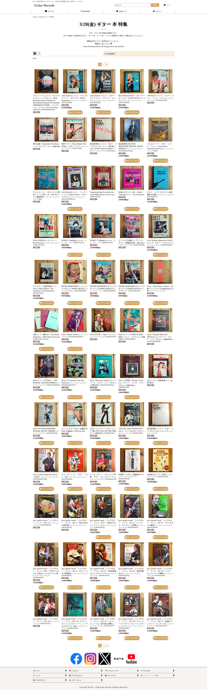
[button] (86, 11)
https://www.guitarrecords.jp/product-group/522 (103, 46)
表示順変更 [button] (111, 54)
